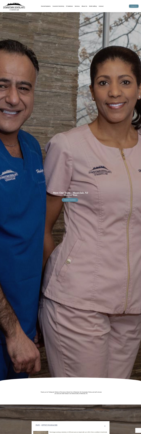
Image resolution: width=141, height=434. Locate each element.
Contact (101, 6)
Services (77, 6)
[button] (134, 6)
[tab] (71, 425)
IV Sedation (69, 6)
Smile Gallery (93, 6)
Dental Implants (46, 6)
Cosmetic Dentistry (58, 6)
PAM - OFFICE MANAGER (46, 425)
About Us (84, 6)
